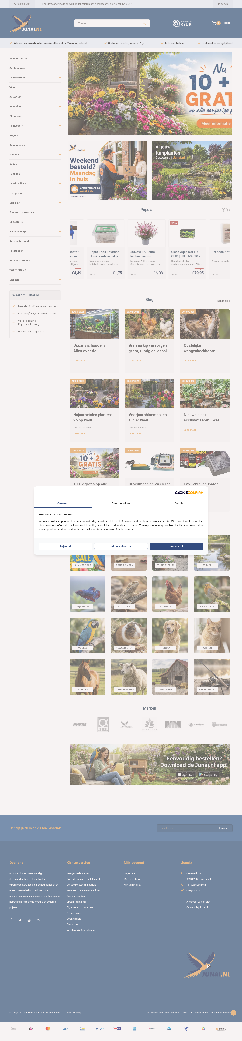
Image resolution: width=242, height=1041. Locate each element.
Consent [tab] (62, 503)
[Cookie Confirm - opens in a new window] (189, 492)
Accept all (176, 546)
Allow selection (121, 546)
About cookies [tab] (121, 503)
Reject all (65, 546)
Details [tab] (179, 503)
